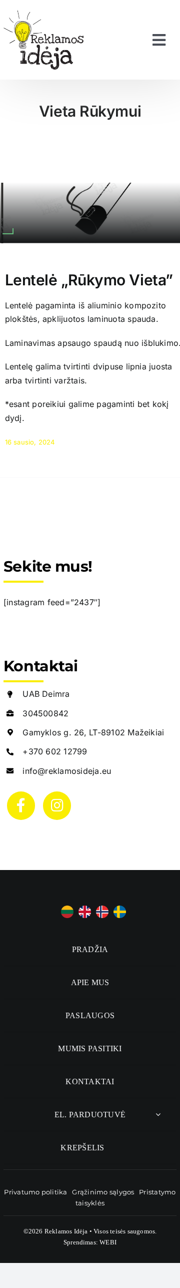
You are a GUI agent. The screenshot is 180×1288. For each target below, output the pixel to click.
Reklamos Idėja (66, 1231)
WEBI (108, 1242)
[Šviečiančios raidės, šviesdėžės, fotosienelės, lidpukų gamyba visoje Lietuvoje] (44, 14)
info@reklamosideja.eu (66, 771)
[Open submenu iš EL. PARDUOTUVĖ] (158, 1114)
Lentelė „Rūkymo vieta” (89, 280)
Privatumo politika (35, 1192)
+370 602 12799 (54, 751)
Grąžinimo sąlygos (103, 1192)
